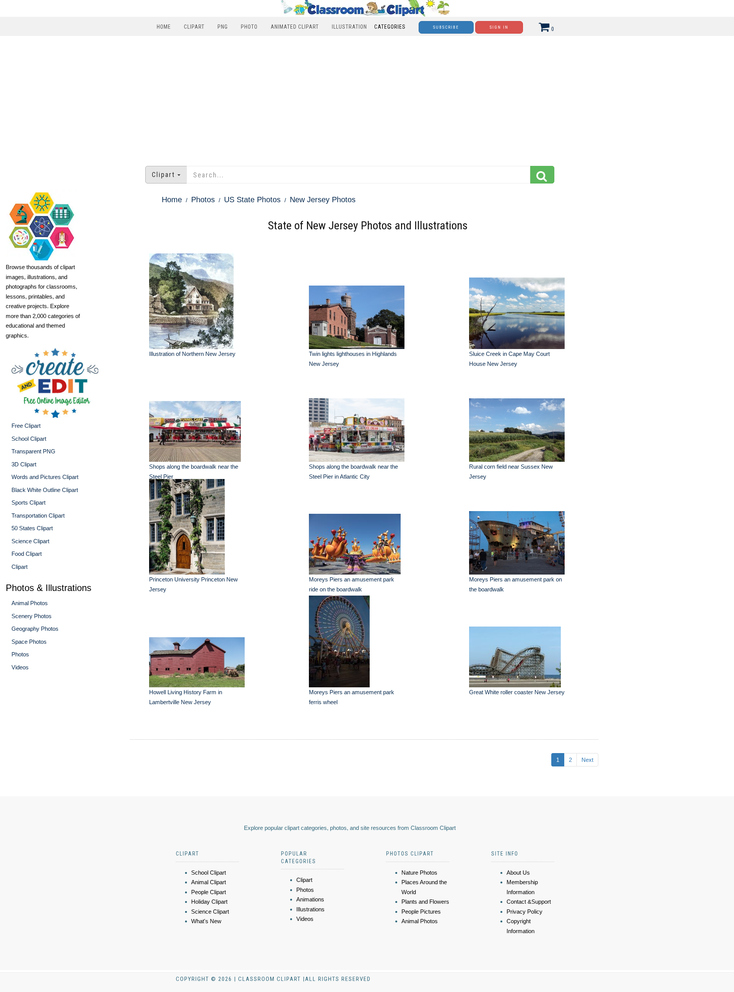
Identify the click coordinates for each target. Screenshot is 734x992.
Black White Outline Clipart (44, 490)
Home (164, 27)
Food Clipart (26, 553)
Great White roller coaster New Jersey (517, 692)
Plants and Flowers (425, 901)
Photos (20, 654)
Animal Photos (29, 603)
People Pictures (421, 911)
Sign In (499, 27)
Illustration (349, 27)
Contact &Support (529, 901)
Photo (249, 27)
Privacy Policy (524, 911)
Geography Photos (34, 628)
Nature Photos (419, 872)
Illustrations (310, 909)
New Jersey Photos (323, 199)
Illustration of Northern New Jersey (192, 354)
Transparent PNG (33, 451)
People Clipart (208, 892)
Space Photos (29, 641)
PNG (223, 27)
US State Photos (252, 199)
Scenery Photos (31, 616)
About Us (518, 872)
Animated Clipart (295, 27)
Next (587, 760)
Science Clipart (30, 541)
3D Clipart (23, 464)
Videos (20, 667)
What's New (206, 921)
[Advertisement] (367, 97)
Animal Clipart (208, 882)
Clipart (194, 27)
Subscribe (446, 27)
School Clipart (28, 438)
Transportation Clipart (38, 515)
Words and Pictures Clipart (44, 477)
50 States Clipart (32, 528)
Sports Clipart (28, 502)
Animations (310, 899)
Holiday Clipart (209, 901)
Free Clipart (26, 425)
